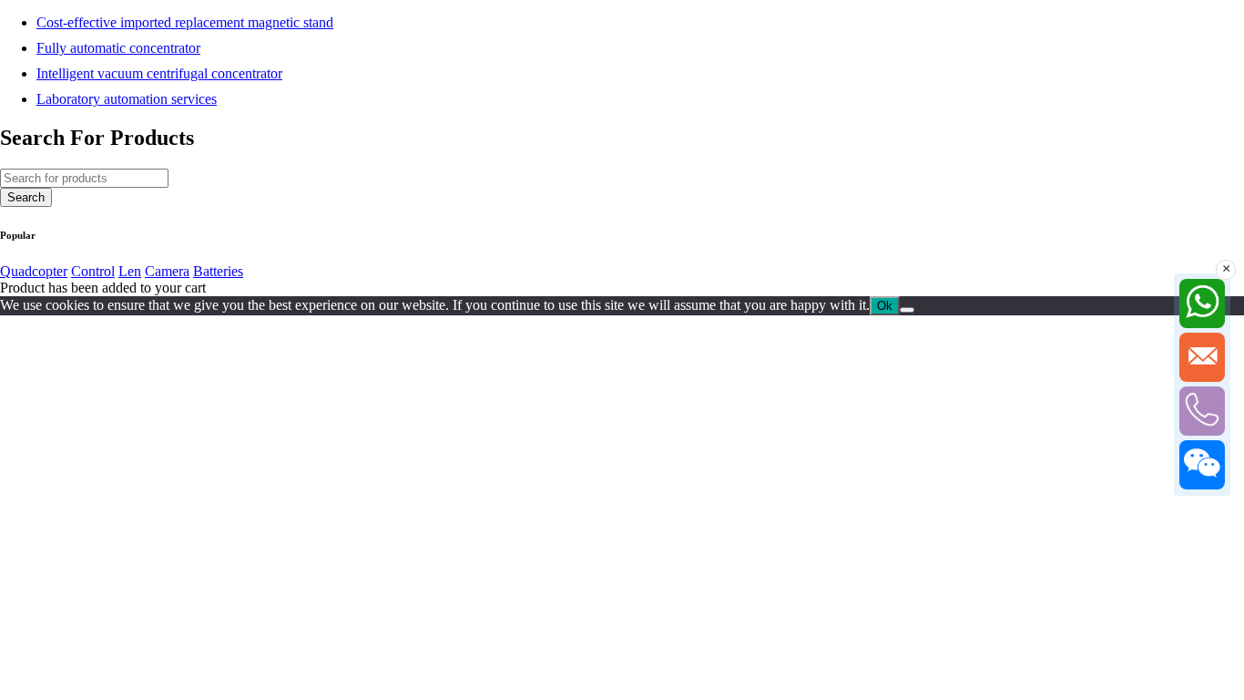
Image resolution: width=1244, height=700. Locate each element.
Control (93, 271)
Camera (167, 271)
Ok (884, 306)
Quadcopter (33, 271)
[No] (907, 310)
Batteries (218, 271)
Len (129, 271)
